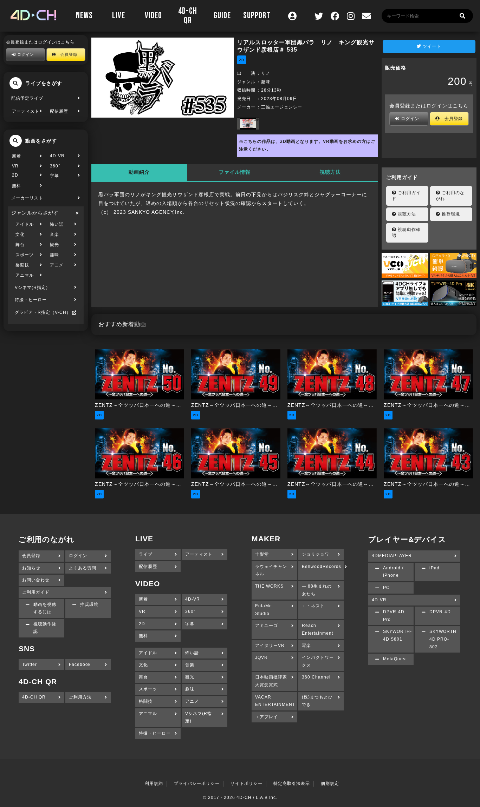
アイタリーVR (270, 645)
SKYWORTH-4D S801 (397, 635)
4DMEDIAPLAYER (392, 555)
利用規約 (154, 783)
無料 (16, 185)
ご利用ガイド (406, 195)
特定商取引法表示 (291, 783)
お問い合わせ (36, 579)
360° (55, 166)
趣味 (54, 254)
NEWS (84, 15)
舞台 (20, 244)
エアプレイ (266, 716)
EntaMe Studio (263, 609)
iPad (434, 567)
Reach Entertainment (317, 629)
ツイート (431, 46)
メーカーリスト (27, 198)
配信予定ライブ (27, 98)
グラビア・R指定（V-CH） (43, 312)
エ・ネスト (313, 605)
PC (386, 587)
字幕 (54, 175)
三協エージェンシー (281, 107)
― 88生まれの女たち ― (317, 590)
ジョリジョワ (315, 554)
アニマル (24, 275)
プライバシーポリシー (197, 783)
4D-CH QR (187, 16)
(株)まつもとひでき (317, 701)
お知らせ (31, 567)
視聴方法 (330, 172)
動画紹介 (139, 172)
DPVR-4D (440, 611)
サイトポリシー (246, 783)
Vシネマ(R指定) (31, 287)
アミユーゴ (266, 625)
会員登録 (66, 54)
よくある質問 (82, 567)
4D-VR (57, 155)
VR (15, 166)
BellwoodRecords (321, 566)
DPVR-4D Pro (393, 615)
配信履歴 (59, 111)
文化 (20, 234)
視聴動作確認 (406, 232)
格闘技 (22, 265)
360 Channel (316, 677)
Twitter (29, 664)
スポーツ (24, 254)
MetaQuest (395, 658)
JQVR (261, 657)
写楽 (306, 645)
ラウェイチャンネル (271, 570)
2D (15, 175)
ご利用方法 (80, 697)
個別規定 (330, 783)
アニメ (57, 265)
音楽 (54, 234)
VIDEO (153, 15)
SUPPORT (257, 15)
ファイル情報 (235, 172)
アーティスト (25, 111)
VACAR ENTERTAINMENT (275, 701)
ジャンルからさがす (35, 213)
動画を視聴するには (44, 608)
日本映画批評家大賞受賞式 (271, 681)
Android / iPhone (393, 571)
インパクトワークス (318, 661)
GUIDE (222, 15)
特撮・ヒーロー (31, 299)
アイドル (24, 224)
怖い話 (57, 224)
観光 (54, 244)
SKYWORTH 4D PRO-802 (442, 639)
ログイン (25, 54)
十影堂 (262, 554)
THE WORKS (269, 586)
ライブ (146, 554)
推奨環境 (450, 214)
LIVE (118, 15)
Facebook (80, 664)
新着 (16, 156)
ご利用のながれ (450, 195)
